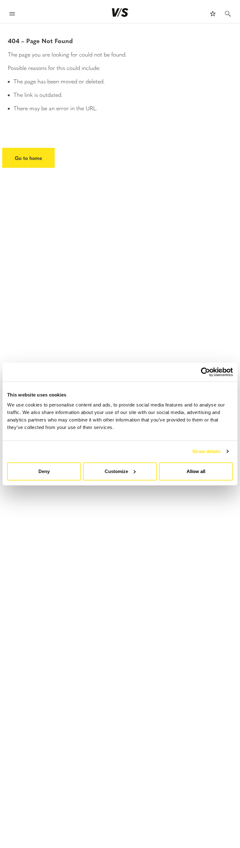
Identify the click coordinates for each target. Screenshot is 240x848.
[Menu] (12, 14)
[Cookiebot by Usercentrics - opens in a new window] (205, 372)
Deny (44, 471)
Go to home (28, 157)
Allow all (196, 471)
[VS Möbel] (120, 12)
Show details (206, 451)
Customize (116, 471)
